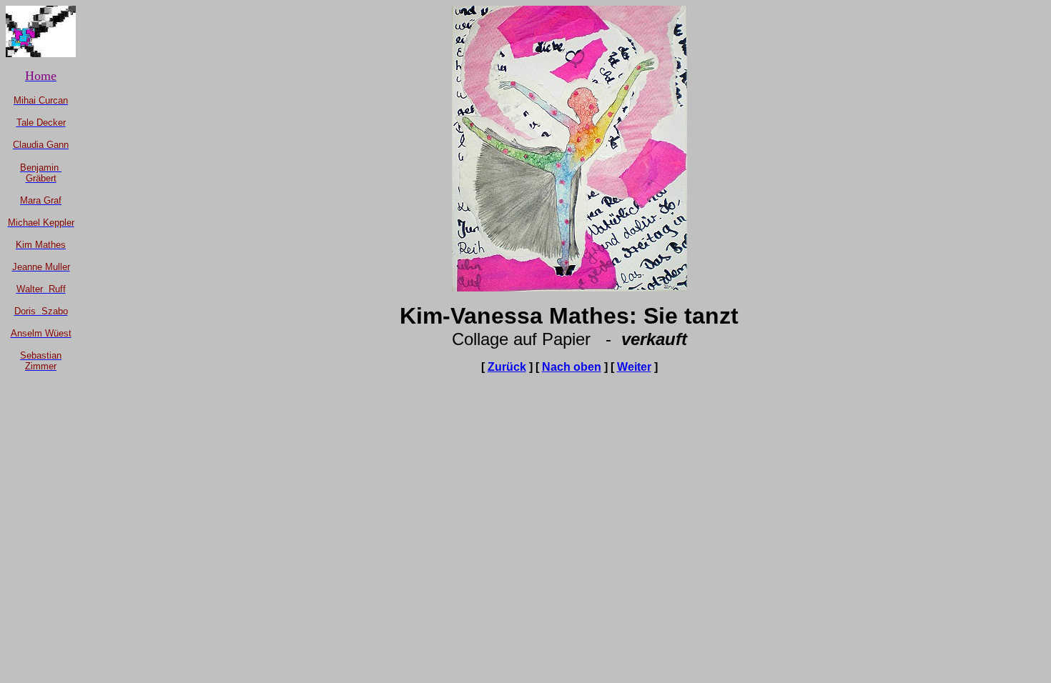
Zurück (507, 367)
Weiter (634, 367)
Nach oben (571, 367)
